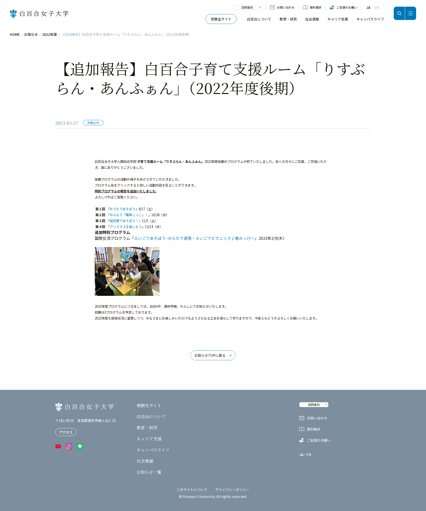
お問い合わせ (286, 7)
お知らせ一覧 (149, 472)
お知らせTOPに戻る (210, 355)
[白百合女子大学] (39, 14)
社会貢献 (312, 19)
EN (376, 7)
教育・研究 (288, 19)
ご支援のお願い (347, 7)
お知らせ (31, 34)
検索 (399, 13)
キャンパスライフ (370, 19)
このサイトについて (192, 489)
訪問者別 (247, 7)
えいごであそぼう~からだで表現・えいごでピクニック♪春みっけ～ (194, 238)
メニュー (410, 13)
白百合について (259, 19)
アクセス (66, 432)
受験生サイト (221, 19)
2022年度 (49, 34)
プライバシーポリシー (232, 489)
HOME (15, 34)
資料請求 (315, 7)
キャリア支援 (337, 19)
